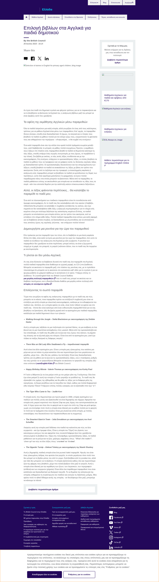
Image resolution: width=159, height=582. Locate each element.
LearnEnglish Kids (44, 363)
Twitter (116, 532)
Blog (104, 2)
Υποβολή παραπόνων (32, 546)
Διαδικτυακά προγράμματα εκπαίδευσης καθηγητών (90, 520)
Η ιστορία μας (29, 515)
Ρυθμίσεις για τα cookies (79, 575)
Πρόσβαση (28, 521)
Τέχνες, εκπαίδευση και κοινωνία (113, 17)
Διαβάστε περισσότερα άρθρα (43, 489)
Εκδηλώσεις (92, 17)
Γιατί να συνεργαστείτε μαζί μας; (63, 512)
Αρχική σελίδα (26, 17)
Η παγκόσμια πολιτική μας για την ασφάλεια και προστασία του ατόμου (36, 532)
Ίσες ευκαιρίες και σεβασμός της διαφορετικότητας (35, 525)
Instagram (118, 537)
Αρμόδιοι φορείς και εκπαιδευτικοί (64, 523)
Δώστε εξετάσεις (54, 17)
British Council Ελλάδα (30, 9)
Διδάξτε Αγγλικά (87, 508)
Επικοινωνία (115, 2)
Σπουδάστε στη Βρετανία (74, 17)
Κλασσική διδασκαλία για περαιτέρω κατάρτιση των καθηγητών (90, 514)
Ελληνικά (93, 2)
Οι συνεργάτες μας (59, 515)
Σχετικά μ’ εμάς (29, 508)
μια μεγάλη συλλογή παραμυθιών (38, 278)
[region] (79, 566)
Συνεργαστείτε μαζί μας (61, 508)
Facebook (118, 517)
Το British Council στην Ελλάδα (35, 512)
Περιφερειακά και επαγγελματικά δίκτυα (92, 528)
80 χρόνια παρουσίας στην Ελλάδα (36, 518)
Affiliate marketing (59, 526)
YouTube (117, 522)
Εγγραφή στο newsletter (32, 540)
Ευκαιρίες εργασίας (30, 543)
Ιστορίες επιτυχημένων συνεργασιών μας (60, 519)
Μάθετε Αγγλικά (37, 17)
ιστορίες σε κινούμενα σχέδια (36, 284)
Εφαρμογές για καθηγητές (90, 524)
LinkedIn (117, 547)
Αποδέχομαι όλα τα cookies (44, 575)
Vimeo (116, 527)
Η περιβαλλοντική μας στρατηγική (36, 537)
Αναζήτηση (133, 3)
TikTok (116, 542)
